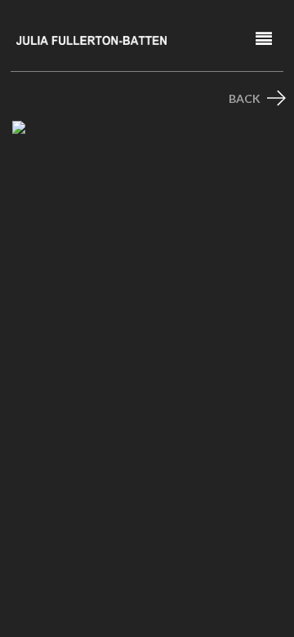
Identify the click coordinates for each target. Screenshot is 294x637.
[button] (264, 38)
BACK (246, 98)
